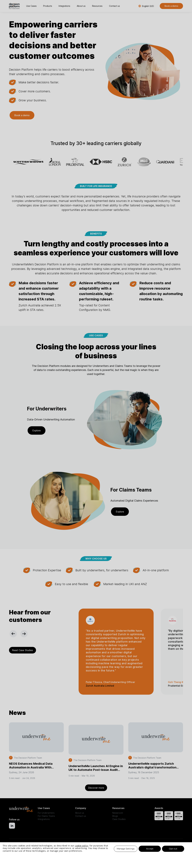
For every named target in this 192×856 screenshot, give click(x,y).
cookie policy (81, 845)
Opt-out (173, 848)
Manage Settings (126, 848)
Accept (149, 848)
